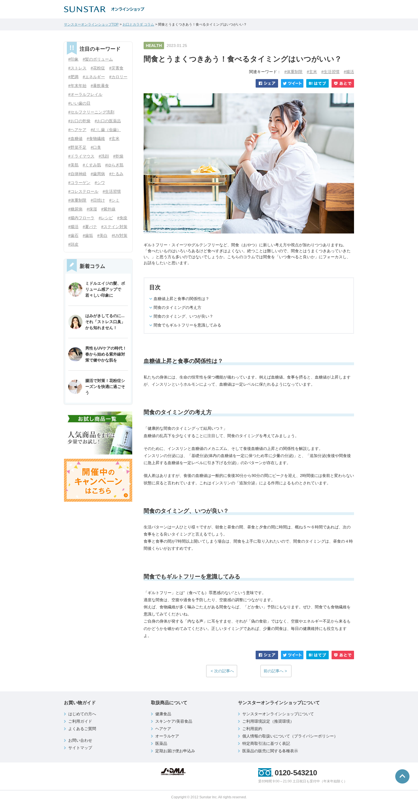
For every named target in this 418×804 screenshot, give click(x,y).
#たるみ (116, 173)
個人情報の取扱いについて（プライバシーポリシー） (290, 736)
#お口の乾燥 (79, 121)
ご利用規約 (252, 728)
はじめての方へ (82, 714)
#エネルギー (94, 77)
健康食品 (163, 714)
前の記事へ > (275, 671)
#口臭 (96, 147)
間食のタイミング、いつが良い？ (183, 316)
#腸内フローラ (81, 218)
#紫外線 (108, 209)
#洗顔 (104, 156)
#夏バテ (90, 226)
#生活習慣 (330, 71)
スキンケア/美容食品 (173, 721)
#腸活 (349, 71)
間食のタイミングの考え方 (177, 307)
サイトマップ (80, 747)
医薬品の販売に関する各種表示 (270, 751)
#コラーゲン (79, 182)
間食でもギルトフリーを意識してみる (187, 325)
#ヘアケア (77, 129)
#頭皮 (73, 244)
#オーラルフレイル (85, 94)
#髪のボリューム (98, 59)
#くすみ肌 (92, 165)
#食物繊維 (96, 138)
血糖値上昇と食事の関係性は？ (181, 298)
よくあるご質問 (82, 728)
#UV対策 (119, 235)
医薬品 (161, 743)
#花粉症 (98, 68)
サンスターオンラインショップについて (278, 714)
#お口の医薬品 (108, 121)
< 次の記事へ (222, 671)
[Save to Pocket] (343, 83)
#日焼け (98, 200)
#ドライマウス (81, 156)
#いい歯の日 (79, 103)
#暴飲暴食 (100, 85)
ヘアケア (163, 728)
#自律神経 (77, 173)
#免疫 (122, 218)
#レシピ (106, 218)
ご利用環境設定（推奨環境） (268, 721)
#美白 (102, 235)
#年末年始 (77, 85)
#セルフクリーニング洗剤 (91, 112)
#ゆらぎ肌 (114, 165)
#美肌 (73, 165)
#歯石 (73, 235)
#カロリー (118, 77)
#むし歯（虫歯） (106, 129)
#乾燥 (118, 156)
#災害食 (116, 68)
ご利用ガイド (80, 721)
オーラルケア (167, 736)
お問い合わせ (80, 740)
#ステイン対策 (114, 226)
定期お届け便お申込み (175, 751)
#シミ (114, 200)
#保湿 (92, 209)
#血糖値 (75, 138)
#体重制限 (293, 71)
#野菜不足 (77, 147)
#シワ (100, 182)
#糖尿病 (75, 209)
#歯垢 (88, 235)
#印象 (73, 59)
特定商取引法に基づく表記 (266, 743)
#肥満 (73, 77)
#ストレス (77, 68)
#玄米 (312, 71)
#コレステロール (83, 191)
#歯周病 (98, 173)
